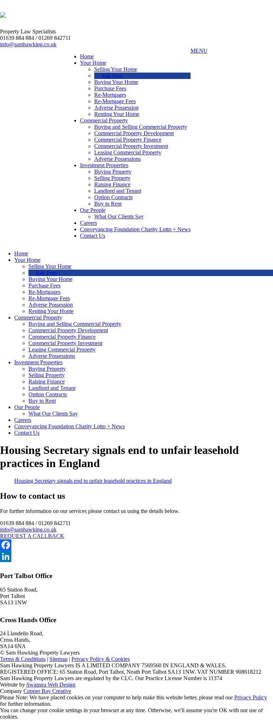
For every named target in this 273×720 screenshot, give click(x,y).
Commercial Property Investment (131, 146)
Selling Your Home (115, 69)
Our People (93, 210)
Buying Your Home (116, 82)
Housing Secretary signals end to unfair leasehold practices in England (93, 481)
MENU (199, 51)
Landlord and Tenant (117, 191)
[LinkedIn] (136, 556)
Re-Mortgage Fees (115, 101)
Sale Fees (112, 76)
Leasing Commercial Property (127, 152)
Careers (88, 223)
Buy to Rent (108, 204)
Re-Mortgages (110, 95)
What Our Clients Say (119, 216)
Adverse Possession (116, 108)
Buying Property (113, 172)
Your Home (93, 63)
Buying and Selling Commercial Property (140, 127)
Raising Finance (112, 184)
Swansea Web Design (50, 685)
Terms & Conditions (23, 659)
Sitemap (58, 659)
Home (87, 56)
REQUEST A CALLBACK (32, 536)
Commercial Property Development (134, 133)
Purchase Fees (110, 88)
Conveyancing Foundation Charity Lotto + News (135, 229)
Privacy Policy (250, 697)
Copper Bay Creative (47, 691)
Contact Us (92, 236)
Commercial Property (104, 120)
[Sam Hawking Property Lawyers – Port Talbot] (3, 13)
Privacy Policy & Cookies (100, 659)
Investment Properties (104, 165)
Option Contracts (113, 197)
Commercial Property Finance (127, 140)
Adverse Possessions (117, 159)
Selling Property (112, 178)
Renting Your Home (116, 114)
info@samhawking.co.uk (28, 44)
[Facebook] (136, 545)
